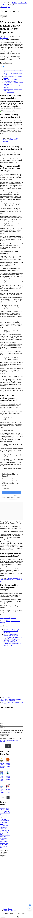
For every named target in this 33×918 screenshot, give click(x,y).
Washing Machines (6, 697)
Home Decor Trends (8, 777)
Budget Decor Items (8, 764)
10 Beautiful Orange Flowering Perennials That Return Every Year (4, 820)
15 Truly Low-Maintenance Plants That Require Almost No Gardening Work (4, 829)
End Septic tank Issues (2, 778)
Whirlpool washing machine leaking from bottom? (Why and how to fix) (11, 579)
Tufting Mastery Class (8, 791)
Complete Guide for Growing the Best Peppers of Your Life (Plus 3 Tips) (5, 811)
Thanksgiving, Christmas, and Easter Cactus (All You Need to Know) (5, 844)
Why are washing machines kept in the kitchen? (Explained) (11, 703)
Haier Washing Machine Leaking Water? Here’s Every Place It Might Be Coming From (13, 638)
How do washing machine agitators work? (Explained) (11, 139)
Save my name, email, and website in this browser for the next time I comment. (11, 731)
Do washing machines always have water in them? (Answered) (10, 699)
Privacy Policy (8, 909)
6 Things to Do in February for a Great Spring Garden (5, 837)
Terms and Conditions (10, 910)
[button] (1, 18)
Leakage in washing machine (8, 618)
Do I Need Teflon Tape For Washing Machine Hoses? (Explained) (11, 631)
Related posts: (10, 92)
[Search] (8, 797)
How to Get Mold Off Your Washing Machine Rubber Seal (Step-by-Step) (12, 643)
